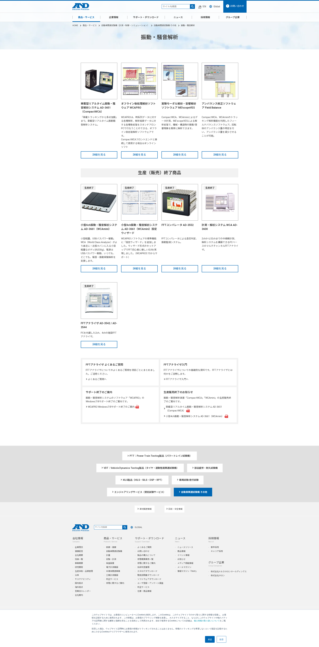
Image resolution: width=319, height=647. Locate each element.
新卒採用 (215, 547)
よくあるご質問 (144, 547)
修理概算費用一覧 (145, 559)
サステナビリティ (83, 579)
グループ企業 (233, 17)
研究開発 (79, 567)
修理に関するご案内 (115, 583)
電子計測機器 (112, 567)
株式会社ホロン (218, 575)
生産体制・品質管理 (84, 571)
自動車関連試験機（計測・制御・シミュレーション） (125, 25)
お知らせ (181, 559)
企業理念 (79, 547)
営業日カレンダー (83, 591)
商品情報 (181, 551)
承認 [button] (210, 639)
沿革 (77, 575)
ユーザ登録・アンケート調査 (150, 583)
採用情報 (205, 17)
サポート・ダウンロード (146, 17)
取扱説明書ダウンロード (148, 575)
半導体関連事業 (113, 571)
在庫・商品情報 (144, 591)
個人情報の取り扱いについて (207, 620)
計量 (108, 555)
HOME (75, 25)
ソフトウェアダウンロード (149, 579)
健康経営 (79, 551)
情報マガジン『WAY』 (187, 571)
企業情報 (113, 17)
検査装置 (110, 563)
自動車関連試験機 (114, 551)
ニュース (178, 17)
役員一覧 (79, 559)
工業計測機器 (112, 575)
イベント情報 (183, 555)
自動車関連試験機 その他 (165, 25)
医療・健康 (111, 547)
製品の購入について (146, 555)
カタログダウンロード (147, 571)
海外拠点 (79, 587)
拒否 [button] (221, 639)
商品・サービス (86, 17)
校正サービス (112, 579)
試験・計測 (111, 559)
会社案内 (79, 595)
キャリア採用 (217, 551)
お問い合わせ (143, 551)
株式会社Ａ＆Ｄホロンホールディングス (229, 571)
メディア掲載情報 (185, 563)
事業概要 (79, 563)
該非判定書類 (143, 567)
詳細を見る (99, 154)
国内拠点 (79, 583)
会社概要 (79, 555)
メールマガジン (184, 567)
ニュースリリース (185, 547)
